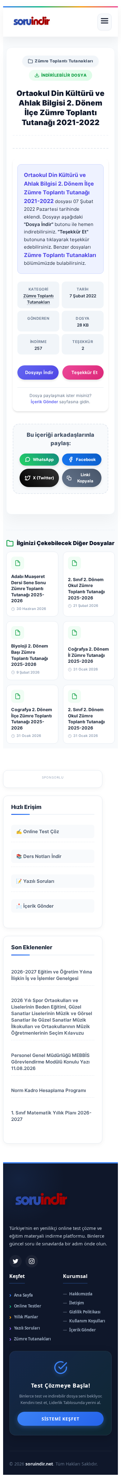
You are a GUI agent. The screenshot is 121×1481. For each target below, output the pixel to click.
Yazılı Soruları (24, 1328)
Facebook (86, 459)
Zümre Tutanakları (30, 1339)
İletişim (73, 1303)
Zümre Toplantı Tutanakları (64, 60)
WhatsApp (43, 459)
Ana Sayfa (21, 1294)
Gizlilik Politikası (82, 1312)
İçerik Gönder (44, 401)
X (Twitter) (43, 477)
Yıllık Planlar (23, 1317)
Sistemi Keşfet (60, 1419)
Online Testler (25, 1306)
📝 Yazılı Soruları (35, 881)
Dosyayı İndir (39, 372)
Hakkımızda (77, 1294)
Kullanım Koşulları (84, 1321)
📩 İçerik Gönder (35, 906)
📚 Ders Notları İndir (38, 856)
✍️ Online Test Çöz (37, 831)
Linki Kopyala (85, 477)
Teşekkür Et (84, 372)
